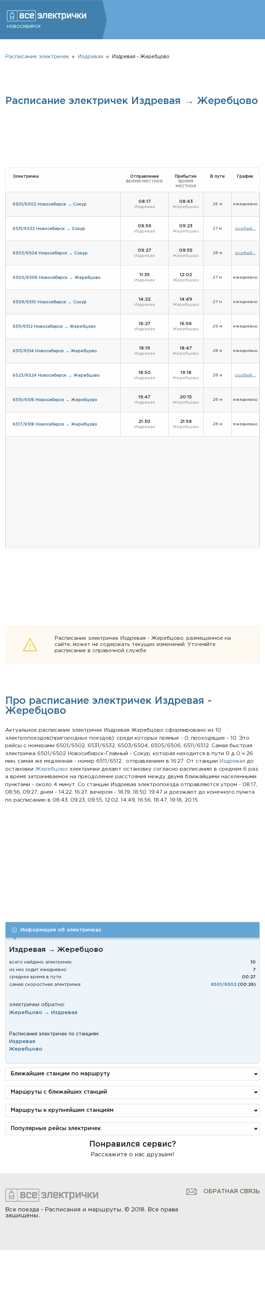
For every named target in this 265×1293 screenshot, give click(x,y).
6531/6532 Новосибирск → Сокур (49, 229)
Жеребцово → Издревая (43, 1012)
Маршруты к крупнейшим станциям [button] (62, 1110)
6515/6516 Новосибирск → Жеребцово (55, 400)
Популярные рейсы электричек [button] (56, 1128)
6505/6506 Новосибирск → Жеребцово (57, 278)
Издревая (22, 1041)
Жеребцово (25, 1049)
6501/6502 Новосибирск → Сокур (50, 204)
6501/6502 (223, 985)
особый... (245, 228)
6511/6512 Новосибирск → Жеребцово (54, 327)
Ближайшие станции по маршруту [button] (60, 1073)
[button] (132, 930)
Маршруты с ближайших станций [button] (59, 1092)
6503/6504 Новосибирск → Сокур (50, 253)
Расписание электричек (37, 56)
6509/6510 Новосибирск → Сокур (50, 302)
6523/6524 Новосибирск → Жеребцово (56, 375)
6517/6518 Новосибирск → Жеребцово (55, 424)
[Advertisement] (132, 856)
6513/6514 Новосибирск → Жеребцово (55, 351)
